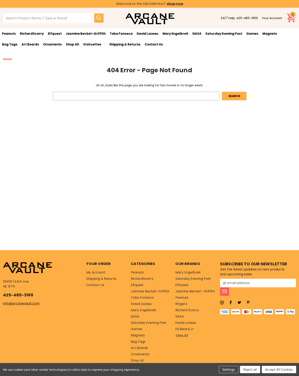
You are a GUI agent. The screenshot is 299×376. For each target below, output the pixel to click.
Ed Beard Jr (184, 329)
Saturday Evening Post (223, 33)
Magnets (269, 33)
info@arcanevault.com (21, 303)
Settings (228, 369)
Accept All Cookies (279, 369)
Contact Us (154, 44)
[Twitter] (239, 302)
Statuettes (92, 44)
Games (252, 33)
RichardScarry (32, 33)
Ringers (181, 303)
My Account (95, 272)
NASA (196, 33)
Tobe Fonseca (121, 33)
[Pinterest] (248, 302)
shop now (175, 3)
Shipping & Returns (125, 44)
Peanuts (9, 33)
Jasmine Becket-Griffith (86, 33)
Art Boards (30, 44)
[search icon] (99, 18)
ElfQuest (182, 285)
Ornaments (52, 44)
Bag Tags (9, 44)
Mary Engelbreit (175, 33)
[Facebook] (230, 302)
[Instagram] (222, 302)
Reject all (250, 369)
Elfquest (55, 33)
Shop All (72, 44)
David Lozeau (147, 33)
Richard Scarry (187, 310)
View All (181, 335)
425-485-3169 (247, 18)
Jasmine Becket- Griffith (195, 291)
